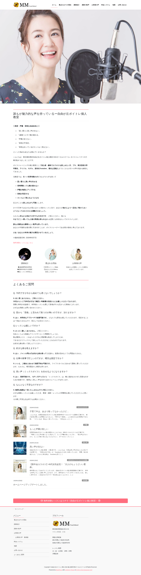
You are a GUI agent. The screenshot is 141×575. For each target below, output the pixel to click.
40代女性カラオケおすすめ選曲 (77, 460)
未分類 (85, 480)
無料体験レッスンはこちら (23, 243)
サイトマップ (19, 509)
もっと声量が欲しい (39, 429)
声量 (86, 425)
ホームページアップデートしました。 (30, 484)
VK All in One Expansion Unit (84, 570)
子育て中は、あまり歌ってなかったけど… (49, 411)
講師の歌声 (17, 528)
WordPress (59, 570)
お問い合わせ (18, 550)
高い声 (85, 442)
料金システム (18, 541)
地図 (15, 546)
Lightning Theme (70, 570)
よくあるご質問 (19, 554)
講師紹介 (17, 524)
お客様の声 (17, 533)
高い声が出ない (37, 447)
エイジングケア (82, 407)
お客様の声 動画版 (21, 537)
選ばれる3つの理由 (20, 520)
